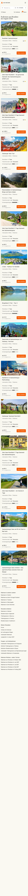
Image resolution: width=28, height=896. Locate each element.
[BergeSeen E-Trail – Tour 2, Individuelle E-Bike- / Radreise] (14, 293)
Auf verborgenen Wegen (7, 632)
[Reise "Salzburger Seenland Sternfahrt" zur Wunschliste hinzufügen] (25, 400)
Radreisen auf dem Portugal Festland (10, 597)
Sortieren (17, 12)
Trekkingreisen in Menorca (7, 616)
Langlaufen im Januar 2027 (7, 637)
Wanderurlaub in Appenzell (7, 613)
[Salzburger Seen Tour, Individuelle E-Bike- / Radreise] (14, 144)
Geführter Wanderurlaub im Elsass (9, 648)
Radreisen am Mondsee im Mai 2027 (10, 667)
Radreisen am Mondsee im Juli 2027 (10, 664)
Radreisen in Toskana (6, 600)
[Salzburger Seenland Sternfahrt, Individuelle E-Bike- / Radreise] (14, 406)
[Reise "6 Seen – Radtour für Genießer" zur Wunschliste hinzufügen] (25, 251)
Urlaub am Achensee (6, 630)
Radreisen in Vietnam (6, 611)
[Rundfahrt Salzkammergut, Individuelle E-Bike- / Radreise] (14, 28)
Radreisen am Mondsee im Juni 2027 (10, 662)
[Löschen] (25, 7)
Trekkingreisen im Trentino (7, 618)
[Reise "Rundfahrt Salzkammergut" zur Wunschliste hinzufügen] (25, 22)
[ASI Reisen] (5, 3)
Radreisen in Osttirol (6, 595)
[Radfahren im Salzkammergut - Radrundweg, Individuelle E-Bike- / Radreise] (14, 368)
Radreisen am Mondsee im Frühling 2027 (11, 669)
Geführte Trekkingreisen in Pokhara (9, 646)
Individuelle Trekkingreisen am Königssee (11, 643)
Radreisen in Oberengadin (7, 602)
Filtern (24, 12)
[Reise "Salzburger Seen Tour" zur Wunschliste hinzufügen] (25, 138)
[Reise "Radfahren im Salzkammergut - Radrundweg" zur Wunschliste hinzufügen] (25, 362)
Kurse (2, 627)
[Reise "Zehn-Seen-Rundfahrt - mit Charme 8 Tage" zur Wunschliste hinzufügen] (25, 475)
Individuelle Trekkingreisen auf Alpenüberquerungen (14, 651)
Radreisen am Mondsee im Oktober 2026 (11, 660)
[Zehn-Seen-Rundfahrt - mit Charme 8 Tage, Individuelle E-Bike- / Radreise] (14, 481)
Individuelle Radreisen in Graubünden (10, 653)
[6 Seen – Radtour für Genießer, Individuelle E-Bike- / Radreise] (14, 257)
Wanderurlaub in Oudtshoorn (8, 621)
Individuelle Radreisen (6, 634)
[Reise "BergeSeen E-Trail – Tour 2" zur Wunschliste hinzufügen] (25, 287)
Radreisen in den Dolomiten (7, 604)
